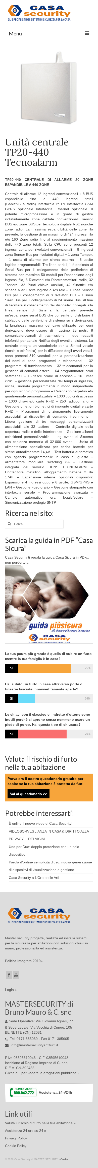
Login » (11, 990)
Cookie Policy (15, 1146)
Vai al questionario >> (28, 794)
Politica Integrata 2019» (24, 961)
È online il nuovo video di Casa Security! (40, 823)
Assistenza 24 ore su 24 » (25, 1131)
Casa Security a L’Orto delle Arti (34, 878)
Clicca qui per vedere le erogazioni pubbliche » (42, 1073)
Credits (64, 1159)
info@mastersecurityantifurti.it (34, 1045)
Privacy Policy (16, 1138)
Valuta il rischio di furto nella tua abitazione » (40, 1123)
